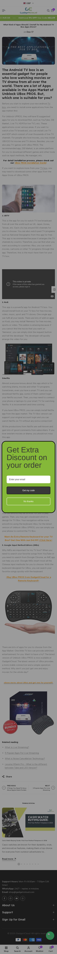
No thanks (28, 501)
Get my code (28, 490)
